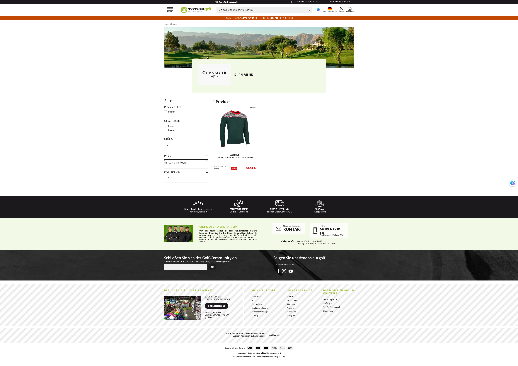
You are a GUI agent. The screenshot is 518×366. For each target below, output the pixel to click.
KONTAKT (292, 229)
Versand (290, 308)
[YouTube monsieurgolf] (291, 270)
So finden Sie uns (216, 306)
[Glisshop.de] (274, 335)
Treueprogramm (330, 299)
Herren (171, 126)
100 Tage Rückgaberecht (226, 2)
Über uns (291, 304)
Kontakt (290, 296)
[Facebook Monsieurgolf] (278, 270)
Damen (171, 130)
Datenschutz (257, 304)
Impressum (256, 296)
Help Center (292, 300)
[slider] (165, 160)
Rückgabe (291, 315)
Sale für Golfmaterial (331, 307)
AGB (253, 300)
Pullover (171, 111)
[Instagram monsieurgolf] (284, 270)
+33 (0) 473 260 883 (330, 230)
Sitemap (255, 315)
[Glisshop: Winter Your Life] (196, 9)
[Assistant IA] (318, 10)
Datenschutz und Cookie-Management (264, 353)
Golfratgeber (328, 303)
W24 (170, 177)
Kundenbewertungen (260, 311)
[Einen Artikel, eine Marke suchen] (308, 10)
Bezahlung (291, 311)
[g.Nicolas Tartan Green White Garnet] (235, 129)
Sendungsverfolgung (260, 308)
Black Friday (328, 311)
